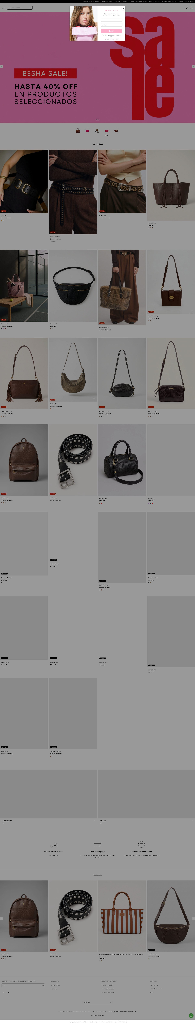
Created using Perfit (111, 39)
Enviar (111, 31)
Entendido (122, 1021)
